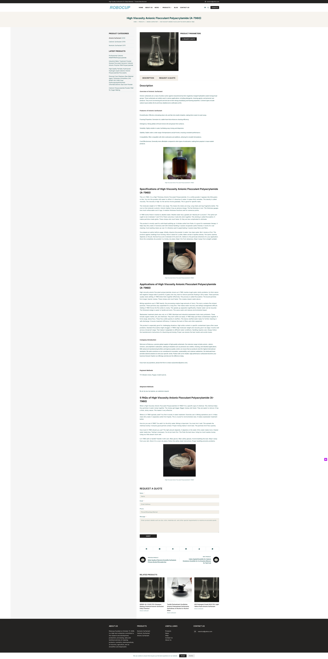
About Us (168, 640)
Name (141, 493)
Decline (191, 655)
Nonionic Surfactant (115, 45)
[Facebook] (146, 549)
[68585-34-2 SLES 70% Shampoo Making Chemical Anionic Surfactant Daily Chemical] (152, 589)
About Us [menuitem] (148, 7)
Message (142, 516)
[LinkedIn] (186, 549)
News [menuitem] (157, 7)
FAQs (167, 635)
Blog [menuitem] (176, 7)
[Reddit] (199, 549)
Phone (142, 509)
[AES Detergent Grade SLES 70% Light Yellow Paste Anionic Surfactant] (206, 589)
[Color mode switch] (205, 7)
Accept (183, 655)
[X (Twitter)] (159, 549)
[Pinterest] (172, 549)
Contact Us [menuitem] (184, 7)
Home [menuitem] (141, 7)
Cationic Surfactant (115, 42)
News (167, 633)
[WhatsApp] (212, 549)
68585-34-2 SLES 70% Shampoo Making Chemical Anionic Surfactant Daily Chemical (152, 606)
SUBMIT (148, 536)
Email (141, 501)
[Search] (208, 7)
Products (168, 631)
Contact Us (215, 7)
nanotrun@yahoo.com (213, 1)
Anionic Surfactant (144, 610)
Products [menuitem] (166, 7)
